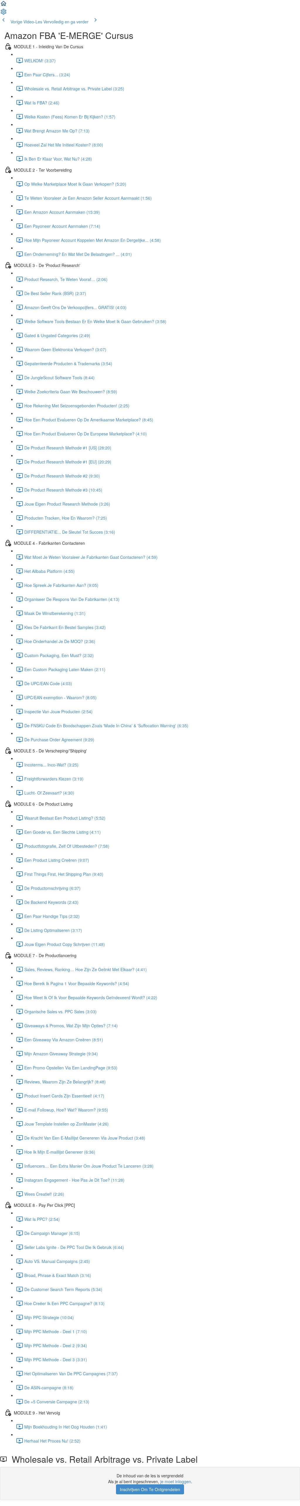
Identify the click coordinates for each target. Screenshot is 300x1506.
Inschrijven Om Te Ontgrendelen (150, 1489)
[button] (3, 5)
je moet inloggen (175, 1481)
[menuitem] (3, 13)
